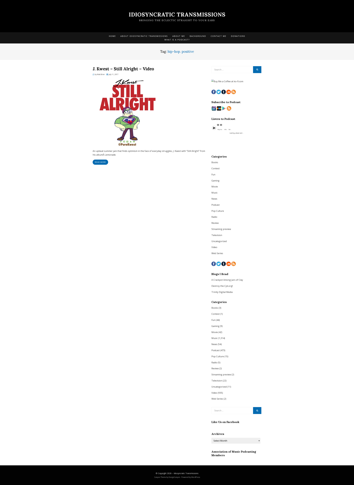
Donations (238, 36)
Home (112, 36)
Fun (213, 174)
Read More (100, 162)
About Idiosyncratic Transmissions (144, 36)
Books (214, 162)
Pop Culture (217, 210)
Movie (214, 186)
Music (214, 192)
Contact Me (218, 36)
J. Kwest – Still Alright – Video (123, 68)
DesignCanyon (174, 477)
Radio (214, 216)
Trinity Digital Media (222, 292)
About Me (178, 36)
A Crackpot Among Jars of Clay (227, 279)
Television (216, 235)
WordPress (195, 477)
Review (215, 223)
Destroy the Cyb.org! (222, 285)
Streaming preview (221, 229)
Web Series (217, 253)
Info (225, 129)
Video (214, 247)
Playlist (220, 129)
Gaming (215, 180)
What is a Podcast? (177, 39)
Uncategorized (219, 241)
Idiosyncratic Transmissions (177, 14)
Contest (215, 168)
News (214, 198)
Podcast (215, 204)
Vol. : (230, 129)
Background (198, 36)
